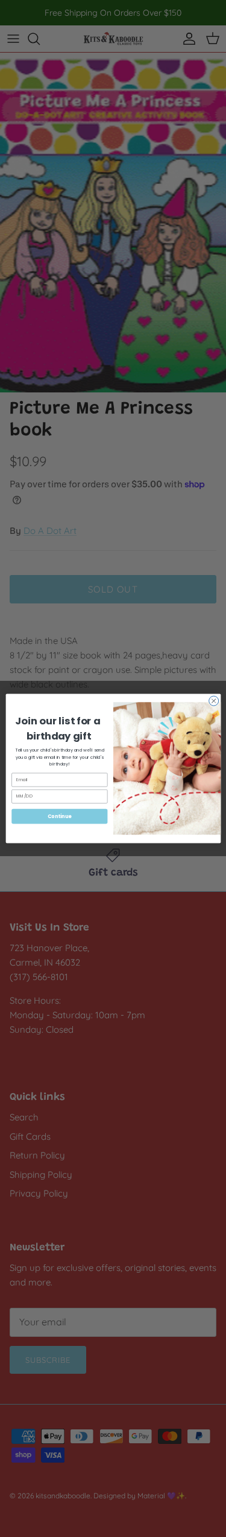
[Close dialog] (213, 701)
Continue (59, 816)
